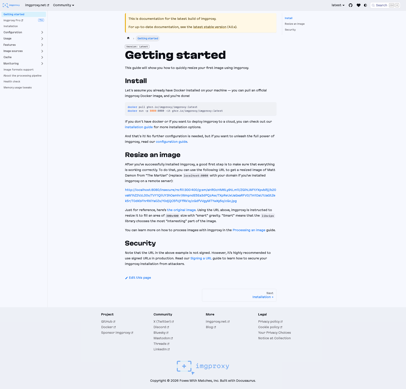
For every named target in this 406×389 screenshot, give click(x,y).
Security (290, 29)
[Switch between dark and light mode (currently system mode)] (365, 5)
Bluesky (159, 332)
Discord (160, 327)
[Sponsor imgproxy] (359, 5)
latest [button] (336, 5)
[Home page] (128, 38)
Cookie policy (268, 327)
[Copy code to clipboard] (272, 106)
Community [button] (62, 5)
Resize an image (295, 24)
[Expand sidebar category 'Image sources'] (42, 51)
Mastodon (162, 338)
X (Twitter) (162, 321)
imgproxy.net (35, 5)
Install (288, 18)
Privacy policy (269, 321)
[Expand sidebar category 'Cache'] (42, 57)
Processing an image (249, 230)
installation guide (139, 127)
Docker (107, 327)
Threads (160, 343)
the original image (181, 210)
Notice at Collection (274, 338)
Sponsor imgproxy (115, 332)
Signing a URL (201, 258)
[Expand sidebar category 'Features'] (42, 45)
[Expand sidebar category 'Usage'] (42, 38)
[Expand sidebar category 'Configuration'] (42, 32)
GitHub (106, 321)
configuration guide (171, 141)
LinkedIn (160, 349)
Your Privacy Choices (274, 332)
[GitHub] (351, 5)
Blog (209, 327)
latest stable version (209, 27)
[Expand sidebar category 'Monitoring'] (42, 63)
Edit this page (140, 277)
